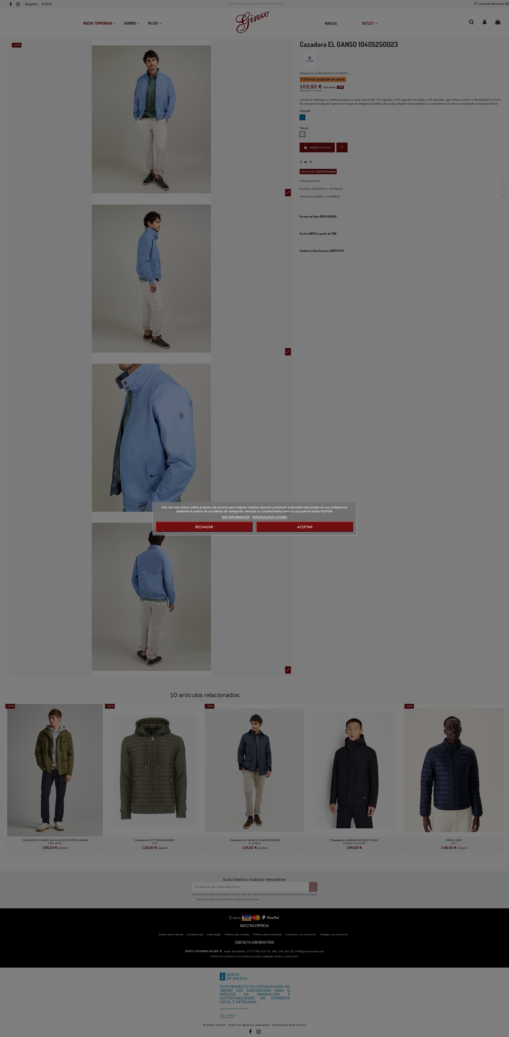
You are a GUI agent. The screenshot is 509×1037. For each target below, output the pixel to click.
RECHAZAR (204, 526)
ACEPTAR (304, 526)
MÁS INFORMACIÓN (236, 517)
